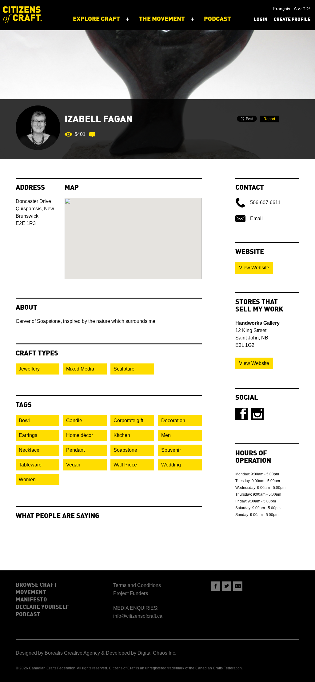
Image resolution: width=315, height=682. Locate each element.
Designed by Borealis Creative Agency (58, 653)
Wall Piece (125, 464)
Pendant (75, 450)
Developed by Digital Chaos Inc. (141, 653)
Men (166, 435)
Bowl (24, 420)
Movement (31, 592)
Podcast (28, 614)
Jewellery (29, 368)
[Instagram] (257, 414)
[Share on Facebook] (215, 586)
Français (281, 8)
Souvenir (171, 450)
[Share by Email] (237, 586)
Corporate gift (128, 420)
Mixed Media (80, 368)
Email (256, 218)
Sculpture (124, 368)
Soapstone (125, 450)
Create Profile (292, 20)
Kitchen (122, 435)
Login (261, 20)
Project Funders (130, 593)
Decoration (173, 420)
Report (269, 119)
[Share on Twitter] (226, 586)
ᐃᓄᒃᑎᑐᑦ (302, 8)
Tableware (30, 464)
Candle (74, 420)
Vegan (73, 464)
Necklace (29, 450)
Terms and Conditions (137, 585)
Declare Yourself (42, 607)
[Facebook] (241, 414)
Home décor (79, 435)
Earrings (28, 435)
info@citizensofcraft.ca (137, 616)
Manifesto (31, 600)
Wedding (171, 464)
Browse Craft (36, 585)
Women (27, 479)
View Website (254, 267)
